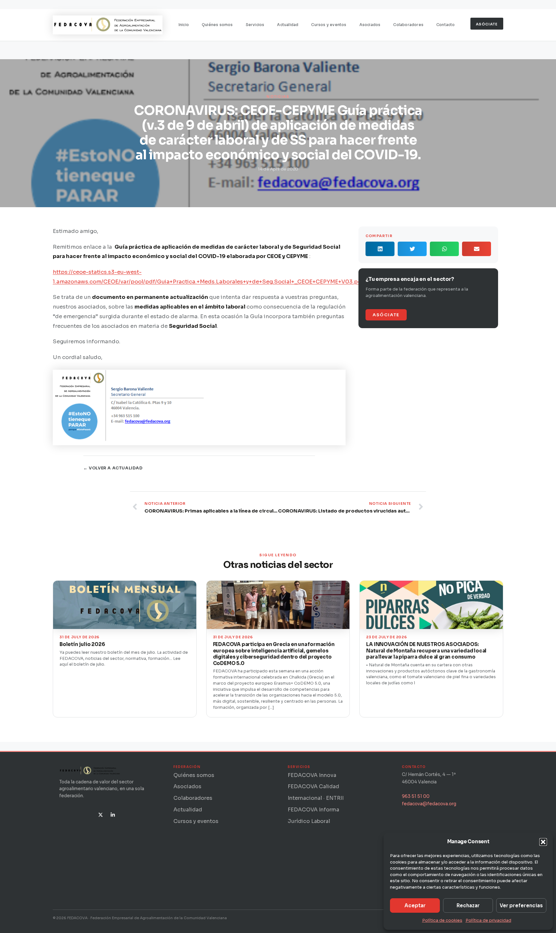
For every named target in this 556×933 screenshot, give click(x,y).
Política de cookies (442, 920)
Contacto (445, 25)
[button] (543, 842)
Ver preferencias (521, 905)
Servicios (255, 25)
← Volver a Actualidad (113, 468)
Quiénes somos (217, 25)
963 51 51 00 (416, 796)
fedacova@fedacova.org (429, 804)
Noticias (277, 96)
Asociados (370, 25)
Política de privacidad (488, 920)
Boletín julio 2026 (82, 644)
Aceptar (415, 905)
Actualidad (287, 25)
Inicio (184, 25)
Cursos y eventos (328, 25)
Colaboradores (408, 25)
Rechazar (468, 905)
